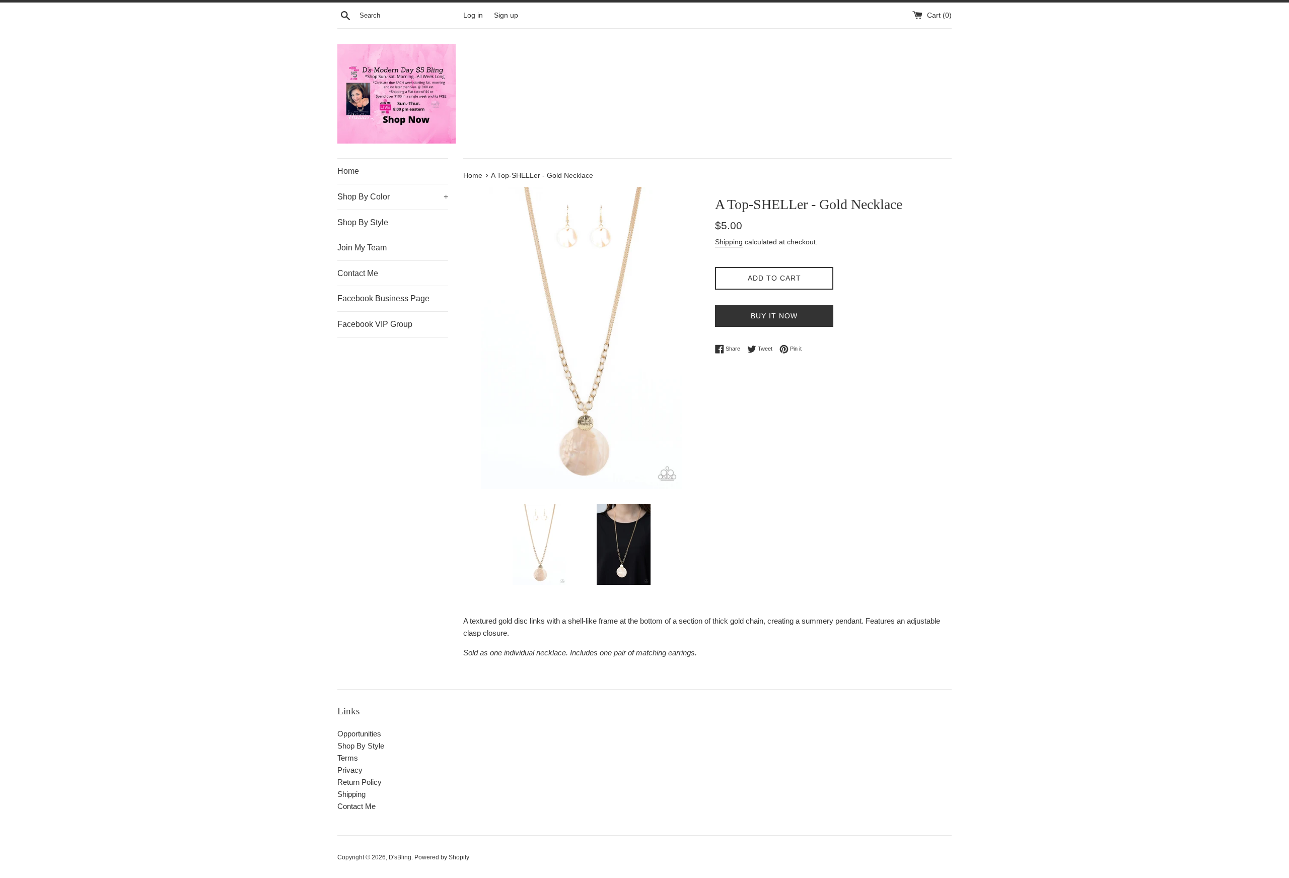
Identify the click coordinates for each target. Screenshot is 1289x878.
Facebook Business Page (383, 298)
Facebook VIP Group (374, 324)
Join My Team (362, 247)
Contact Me (357, 273)
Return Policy (359, 782)
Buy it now (774, 316)
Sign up (506, 15)
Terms (347, 758)
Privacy (350, 770)
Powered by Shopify (441, 857)
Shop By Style (362, 222)
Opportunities (359, 733)
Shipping (729, 242)
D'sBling (400, 857)
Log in (473, 15)
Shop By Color (392, 196)
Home (348, 171)
